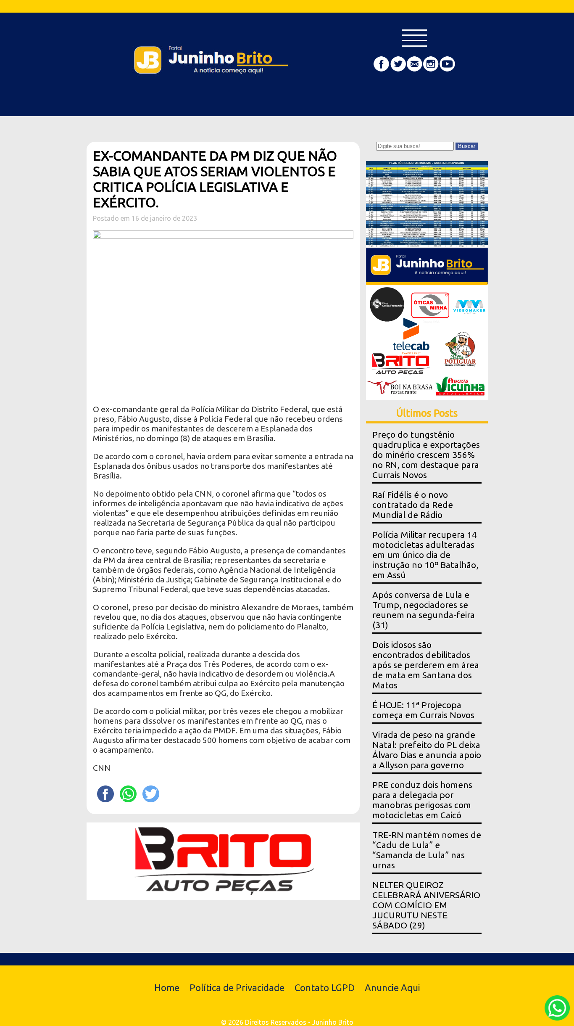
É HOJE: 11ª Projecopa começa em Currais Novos (423, 710)
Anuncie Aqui (392, 987)
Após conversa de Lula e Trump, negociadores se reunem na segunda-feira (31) (423, 610)
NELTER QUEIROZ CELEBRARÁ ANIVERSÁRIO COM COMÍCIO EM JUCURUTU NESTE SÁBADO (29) (426, 905)
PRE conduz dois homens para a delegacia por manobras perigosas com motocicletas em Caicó (422, 800)
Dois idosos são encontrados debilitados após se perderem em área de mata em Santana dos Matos (425, 665)
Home (166, 987)
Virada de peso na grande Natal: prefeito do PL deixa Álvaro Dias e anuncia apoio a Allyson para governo (426, 750)
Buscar (466, 146)
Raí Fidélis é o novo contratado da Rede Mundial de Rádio (412, 505)
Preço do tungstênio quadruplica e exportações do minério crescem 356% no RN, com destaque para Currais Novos (426, 455)
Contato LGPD (325, 987)
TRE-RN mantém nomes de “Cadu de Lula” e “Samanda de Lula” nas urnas (426, 850)
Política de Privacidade (237, 987)
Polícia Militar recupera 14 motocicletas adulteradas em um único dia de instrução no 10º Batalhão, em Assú (425, 555)
